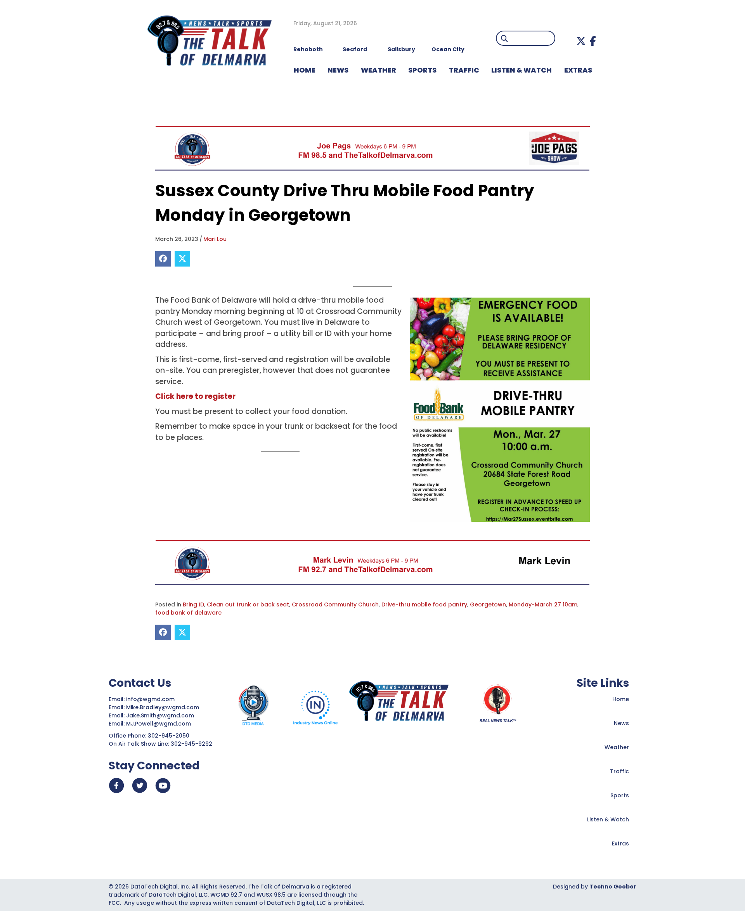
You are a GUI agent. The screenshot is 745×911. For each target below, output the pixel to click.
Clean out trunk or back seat (248, 604)
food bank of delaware (188, 613)
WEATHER (378, 70)
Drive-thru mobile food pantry (424, 604)
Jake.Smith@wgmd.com (161, 715)
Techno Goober (612, 886)
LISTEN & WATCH (521, 70)
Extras (620, 843)
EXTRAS (578, 70)
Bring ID (193, 604)
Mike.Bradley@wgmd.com (162, 707)
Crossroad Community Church (335, 604)
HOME (304, 70)
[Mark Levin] (372, 562)
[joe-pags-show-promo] (372, 148)
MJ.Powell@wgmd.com (160, 723)
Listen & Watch (608, 819)
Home (620, 699)
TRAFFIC (464, 70)
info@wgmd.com (151, 699)
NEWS (337, 70)
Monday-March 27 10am (543, 604)
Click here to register (195, 396)
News (621, 723)
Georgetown (488, 604)
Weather (617, 747)
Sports (422, 70)
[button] (581, 41)
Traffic (619, 771)
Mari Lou (215, 239)
